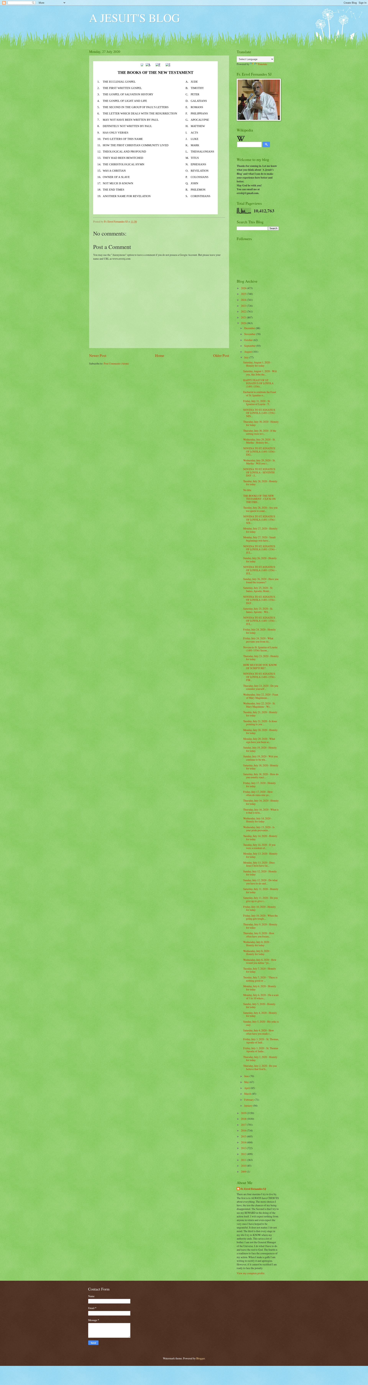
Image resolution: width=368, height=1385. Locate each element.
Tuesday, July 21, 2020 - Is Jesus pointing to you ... (260, 722)
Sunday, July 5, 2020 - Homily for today (259, 1005)
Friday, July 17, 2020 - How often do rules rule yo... (258, 793)
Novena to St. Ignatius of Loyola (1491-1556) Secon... (260, 648)
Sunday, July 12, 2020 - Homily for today (260, 872)
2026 (244, 288)
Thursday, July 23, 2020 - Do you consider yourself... (260, 687)
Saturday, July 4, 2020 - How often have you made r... (258, 1032)
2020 (244, 323)
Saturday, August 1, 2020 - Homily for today (257, 364)
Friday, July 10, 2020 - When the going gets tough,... (260, 917)
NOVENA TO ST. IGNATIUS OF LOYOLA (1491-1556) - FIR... (259, 677)
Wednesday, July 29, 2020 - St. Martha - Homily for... (259, 441)
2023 (244, 306)
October (248, 340)
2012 (244, 1154)
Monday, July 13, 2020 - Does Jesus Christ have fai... (259, 864)
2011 (244, 1160)
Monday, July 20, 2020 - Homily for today (260, 731)
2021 (244, 317)
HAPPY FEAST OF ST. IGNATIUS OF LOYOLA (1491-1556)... (258, 383)
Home (159, 355)
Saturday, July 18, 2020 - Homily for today (260, 766)
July (246, 357)
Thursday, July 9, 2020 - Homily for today (260, 926)
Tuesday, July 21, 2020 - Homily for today (260, 713)
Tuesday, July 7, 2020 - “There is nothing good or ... (260, 979)
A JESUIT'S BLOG (134, 17)
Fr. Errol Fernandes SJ (253, 1189)
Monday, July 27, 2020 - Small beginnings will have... (259, 538)
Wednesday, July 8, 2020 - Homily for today (257, 943)
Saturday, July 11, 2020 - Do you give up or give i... (260, 899)
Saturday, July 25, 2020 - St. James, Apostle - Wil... (258, 610)
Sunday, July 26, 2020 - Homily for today (260, 559)
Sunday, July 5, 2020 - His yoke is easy (261, 1023)
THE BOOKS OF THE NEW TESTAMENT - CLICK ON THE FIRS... (259, 499)
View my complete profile (250, 1273)
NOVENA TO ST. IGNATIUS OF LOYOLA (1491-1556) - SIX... (259, 519)
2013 (244, 1148)
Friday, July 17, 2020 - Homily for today (259, 784)
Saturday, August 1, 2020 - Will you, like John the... (260, 372)
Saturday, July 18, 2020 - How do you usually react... (260, 775)
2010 (244, 1165)
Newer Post (97, 355)
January (248, 1105)
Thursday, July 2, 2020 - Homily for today (260, 1058)
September (250, 345)
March (248, 1093)
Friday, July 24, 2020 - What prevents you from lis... (258, 639)
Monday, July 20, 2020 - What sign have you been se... (259, 740)
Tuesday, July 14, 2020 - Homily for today (260, 837)
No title (247, 490)
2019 (244, 1113)
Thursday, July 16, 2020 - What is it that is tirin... (260, 811)
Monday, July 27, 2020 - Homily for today (260, 530)
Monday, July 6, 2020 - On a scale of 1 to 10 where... (261, 996)
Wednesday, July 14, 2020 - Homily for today (257, 819)
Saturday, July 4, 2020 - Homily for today (260, 1014)
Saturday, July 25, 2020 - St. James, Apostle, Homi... (258, 589)
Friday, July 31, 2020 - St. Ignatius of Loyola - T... (256, 402)
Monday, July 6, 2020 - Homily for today (259, 987)
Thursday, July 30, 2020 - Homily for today (261, 423)
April (247, 1088)
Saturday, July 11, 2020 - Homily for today (260, 890)
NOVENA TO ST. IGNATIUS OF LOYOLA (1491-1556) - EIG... (259, 451)
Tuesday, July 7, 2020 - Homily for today (259, 970)
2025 (244, 294)
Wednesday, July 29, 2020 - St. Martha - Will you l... (259, 461)
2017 (244, 1124)
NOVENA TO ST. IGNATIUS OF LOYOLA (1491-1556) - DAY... (259, 600)
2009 (244, 1171)
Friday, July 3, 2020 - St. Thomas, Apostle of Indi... (261, 1040)
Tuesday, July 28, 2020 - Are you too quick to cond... (260, 509)
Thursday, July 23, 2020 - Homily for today (261, 657)
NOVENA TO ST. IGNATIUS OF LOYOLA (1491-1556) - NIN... (259, 413)
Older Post (221, 355)
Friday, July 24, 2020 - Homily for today (259, 631)
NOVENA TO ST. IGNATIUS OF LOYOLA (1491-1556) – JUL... (260, 549)
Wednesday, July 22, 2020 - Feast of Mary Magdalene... (260, 696)
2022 (244, 311)
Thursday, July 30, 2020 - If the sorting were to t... (259, 432)
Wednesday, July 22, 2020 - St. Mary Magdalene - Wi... (259, 704)
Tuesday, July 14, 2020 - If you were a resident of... (259, 846)
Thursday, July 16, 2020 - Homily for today (261, 802)
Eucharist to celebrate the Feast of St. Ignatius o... (259, 393)
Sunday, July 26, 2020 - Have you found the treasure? (260, 580)
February (249, 1099)
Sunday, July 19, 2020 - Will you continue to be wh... (260, 757)
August (248, 351)
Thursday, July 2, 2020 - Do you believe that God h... (260, 1067)
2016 (244, 1130)
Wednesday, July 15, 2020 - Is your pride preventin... (258, 828)
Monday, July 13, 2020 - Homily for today (260, 855)
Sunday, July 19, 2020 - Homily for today (260, 749)
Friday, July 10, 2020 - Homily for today (259, 908)
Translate (262, 64)
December (250, 328)
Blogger (200, 1358)
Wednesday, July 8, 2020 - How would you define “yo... (259, 961)
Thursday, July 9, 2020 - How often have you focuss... (258, 934)
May (247, 1082)
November (250, 334)
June (247, 1076)
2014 (244, 1142)
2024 (244, 300)
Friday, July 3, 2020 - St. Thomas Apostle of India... (260, 1049)
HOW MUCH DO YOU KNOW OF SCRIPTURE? (260, 666)
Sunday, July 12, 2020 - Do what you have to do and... (260, 881)
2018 (244, 1119)
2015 (244, 1136)
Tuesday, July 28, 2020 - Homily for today (260, 482)
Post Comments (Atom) (116, 363)
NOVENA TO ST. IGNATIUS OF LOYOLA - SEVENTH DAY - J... (259, 472)
